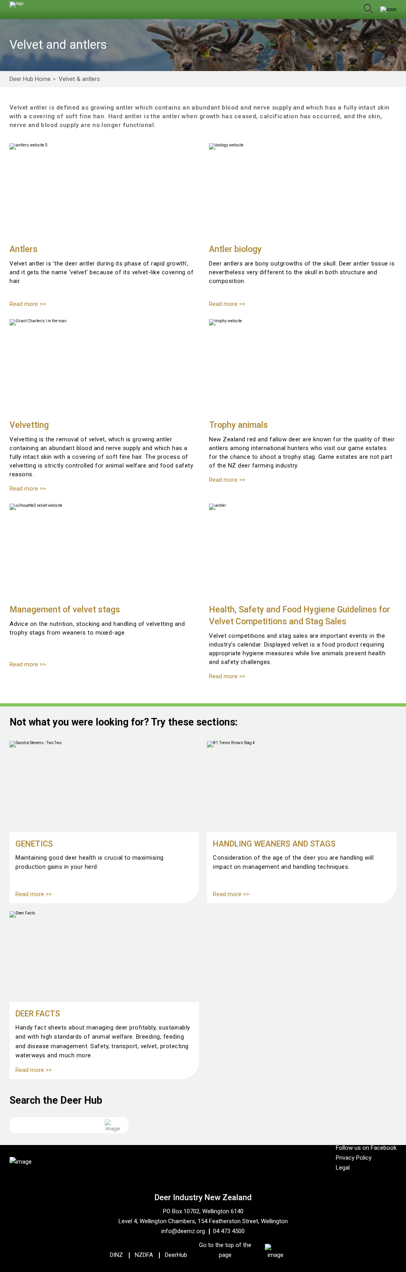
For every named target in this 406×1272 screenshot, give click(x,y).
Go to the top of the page (225, 1250)
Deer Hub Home (30, 79)
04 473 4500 (229, 1231)
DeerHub (176, 1255)
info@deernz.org (183, 1231)
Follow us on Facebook (366, 1147)
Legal (343, 1167)
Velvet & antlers (79, 79)
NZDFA (144, 1255)
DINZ (116, 1255)
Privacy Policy (354, 1157)
